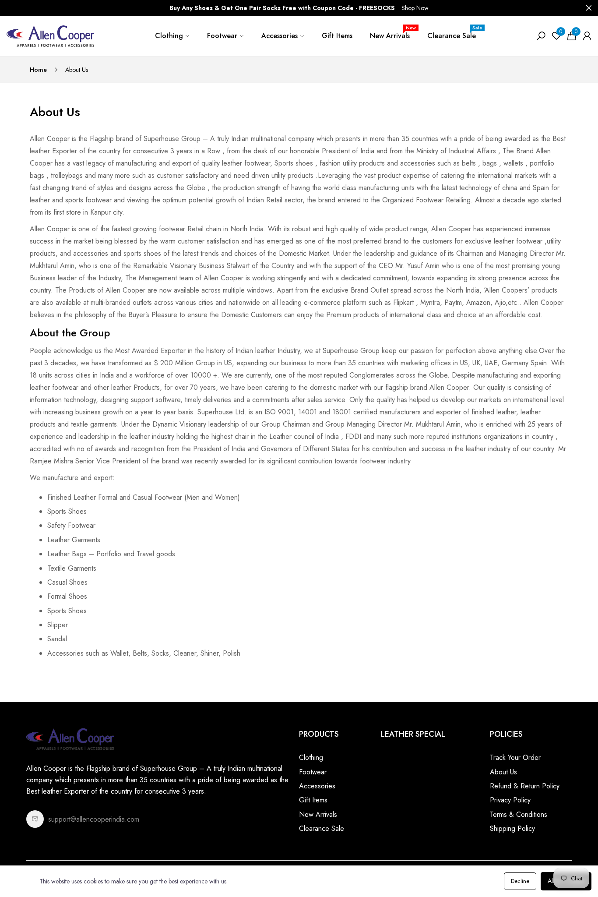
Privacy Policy (510, 800)
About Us (503, 772)
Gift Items (337, 36)
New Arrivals (393, 32)
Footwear (222, 36)
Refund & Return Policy (524, 786)
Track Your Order (515, 757)
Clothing (169, 36)
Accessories (279, 36)
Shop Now (415, 8)
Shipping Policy (512, 828)
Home (38, 69)
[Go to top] (563, 862)
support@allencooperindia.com (93, 819)
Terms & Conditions (518, 814)
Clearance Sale (454, 32)
